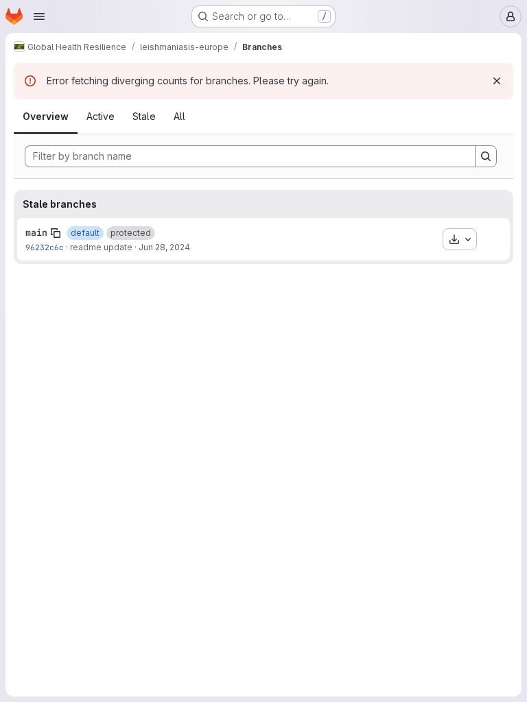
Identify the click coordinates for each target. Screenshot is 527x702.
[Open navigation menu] (39, 16)
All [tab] (179, 116)
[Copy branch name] (55, 233)
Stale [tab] (144, 116)
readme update (101, 247)
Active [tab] (100, 116)
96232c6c (44, 247)
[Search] (486, 156)
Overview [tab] (46, 116)
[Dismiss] (497, 81)
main (36, 232)
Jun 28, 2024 (164, 247)
